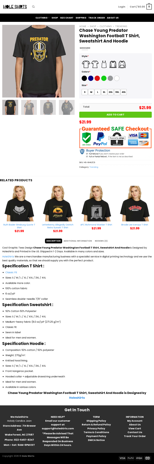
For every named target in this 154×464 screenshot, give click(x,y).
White (117, 80)
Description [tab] (53, 241)
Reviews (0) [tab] (101, 241)
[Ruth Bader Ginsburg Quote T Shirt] (19, 203)
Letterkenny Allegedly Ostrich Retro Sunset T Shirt (57, 226)
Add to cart (115, 114)
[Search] (33, 7)
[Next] (69, 61)
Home (82, 26)
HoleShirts (8, 256)
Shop (55, 17)
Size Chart (67, 17)
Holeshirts (77, 398)
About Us (113, 17)
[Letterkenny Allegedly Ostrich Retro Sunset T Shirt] (57, 203)
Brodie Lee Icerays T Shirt (134, 224)
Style (85, 56)
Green (104, 80)
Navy (91, 80)
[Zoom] (6, 94)
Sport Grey (111, 80)
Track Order (96, 17)
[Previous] (7, 61)
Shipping (81, 17)
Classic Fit (11, 272)
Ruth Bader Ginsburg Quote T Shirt (19, 226)
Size (85, 85)
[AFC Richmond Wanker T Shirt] (96, 203)
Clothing (41, 17)
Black (85, 80)
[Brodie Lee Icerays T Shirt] (134, 203)
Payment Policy (96, 436)
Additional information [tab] (78, 241)
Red (97, 80)
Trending (121, 26)
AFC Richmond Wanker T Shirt (96, 224)
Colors (86, 71)
